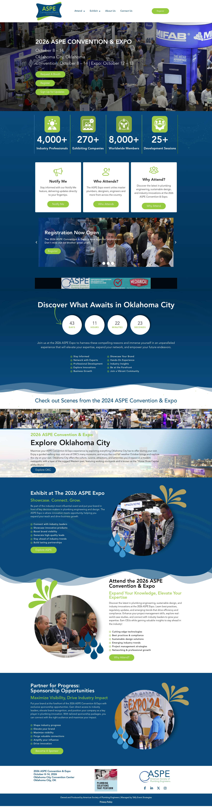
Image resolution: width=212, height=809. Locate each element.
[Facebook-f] (145, 788)
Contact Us (126, 11)
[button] (36, 242)
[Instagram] (165, 788)
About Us (110, 11)
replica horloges (21, 807)
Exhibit (94, 11)
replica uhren (6, 807)
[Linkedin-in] (152, 788)
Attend (78, 11)
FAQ (36, 788)
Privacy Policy (106, 802)
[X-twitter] (158, 788)
